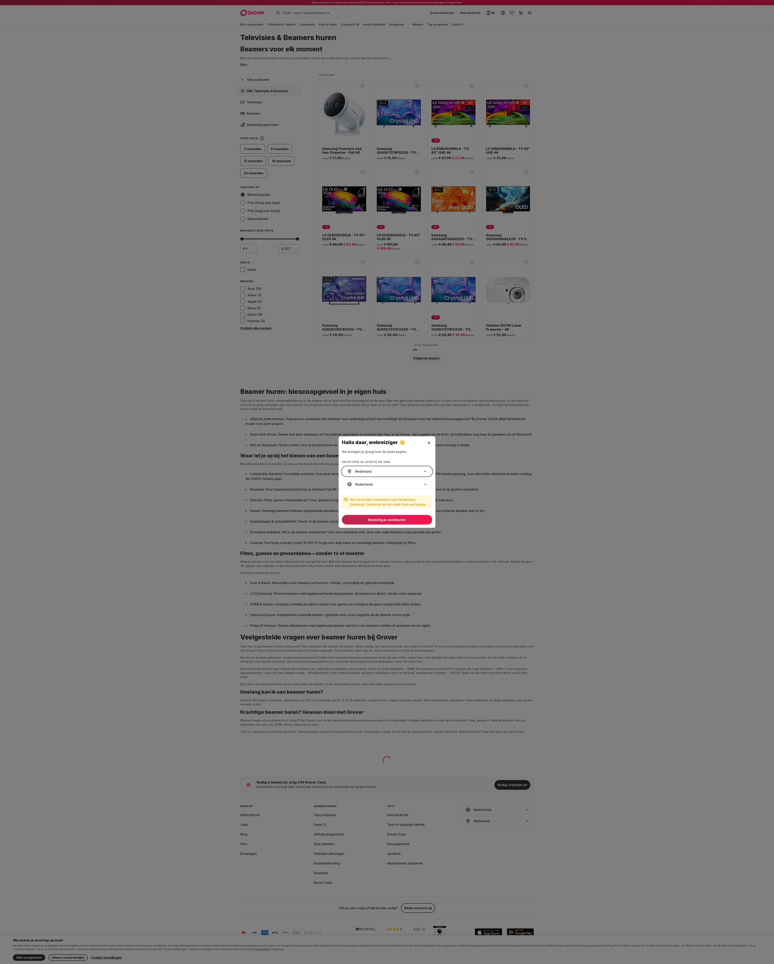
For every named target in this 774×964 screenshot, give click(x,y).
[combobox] (387, 471)
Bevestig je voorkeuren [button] (387, 520)
